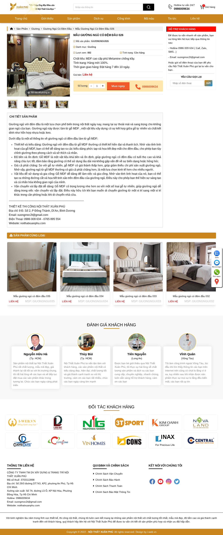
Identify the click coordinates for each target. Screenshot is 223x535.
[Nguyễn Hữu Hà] (35, 341)
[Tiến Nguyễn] (136, 341)
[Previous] (14, 65)
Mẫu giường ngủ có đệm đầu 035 (31, 296)
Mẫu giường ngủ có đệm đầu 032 (191, 296)
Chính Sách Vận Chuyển (108, 473)
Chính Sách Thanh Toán (108, 485)
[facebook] (152, 481)
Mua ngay (118, 86)
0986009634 (150, 86)
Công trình (123, 18)
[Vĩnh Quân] (187, 341)
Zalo (217, 257)
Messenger (216, 267)
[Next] (63, 65)
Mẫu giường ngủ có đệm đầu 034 (85, 296)
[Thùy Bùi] (86, 341)
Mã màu (149, 18)
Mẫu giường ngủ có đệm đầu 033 (138, 296)
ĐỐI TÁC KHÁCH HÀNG (111, 407)
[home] (33, 7)
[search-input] (108, 7)
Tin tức (172, 18)
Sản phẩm (73, 18)
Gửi (208, 83)
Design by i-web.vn (146, 531)
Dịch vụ (98, 18)
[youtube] (160, 481)
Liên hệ (195, 18)
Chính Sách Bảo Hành (107, 479)
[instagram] (168, 481)
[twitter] (177, 481)
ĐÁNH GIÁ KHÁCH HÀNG (111, 324)
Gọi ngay (217, 276)
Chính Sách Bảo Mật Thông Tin (112, 492)
